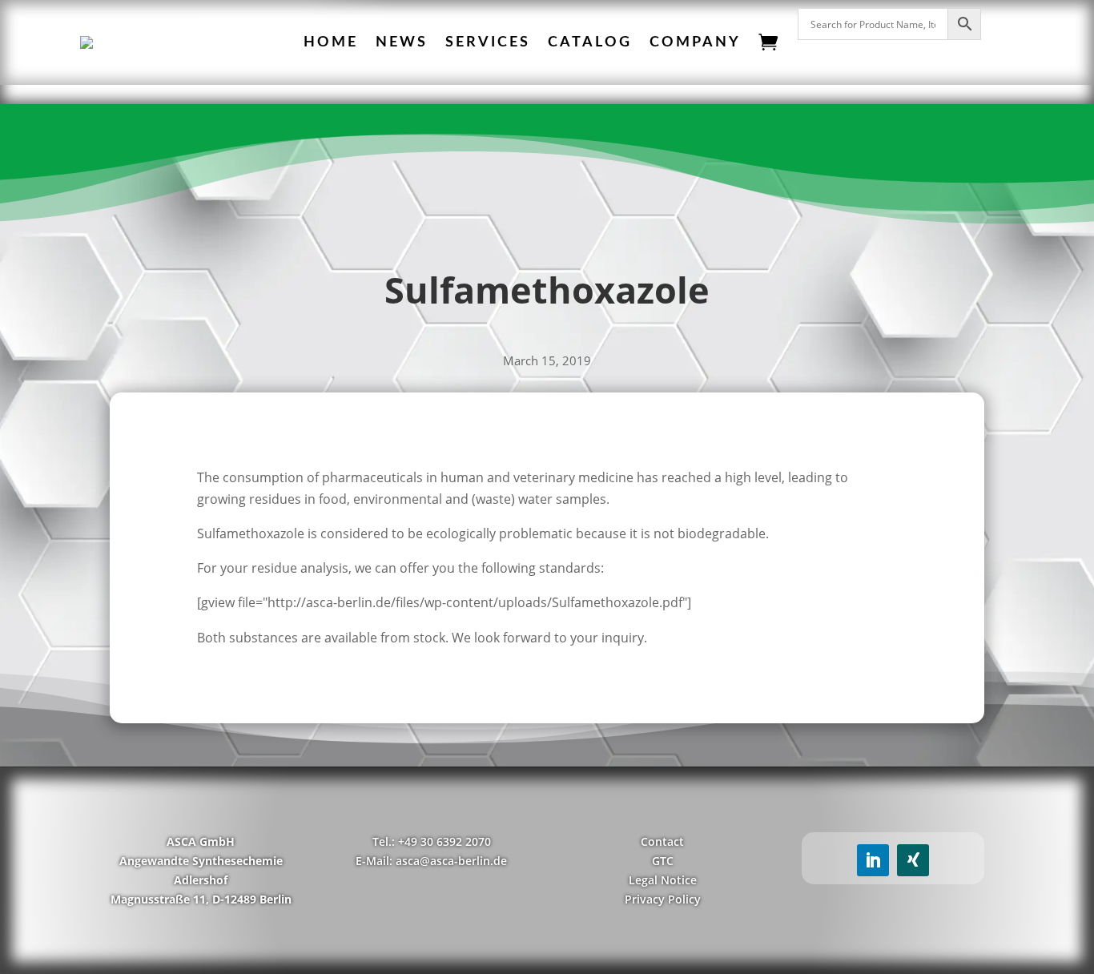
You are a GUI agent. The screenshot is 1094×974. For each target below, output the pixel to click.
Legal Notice (663, 879)
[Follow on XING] (913, 860)
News (402, 42)
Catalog (590, 42)
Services (487, 42)
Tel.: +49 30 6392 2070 (431, 841)
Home (331, 42)
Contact (662, 841)
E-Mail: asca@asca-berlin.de (431, 860)
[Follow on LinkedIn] (873, 860)
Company (695, 42)
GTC (663, 860)
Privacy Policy (663, 899)
